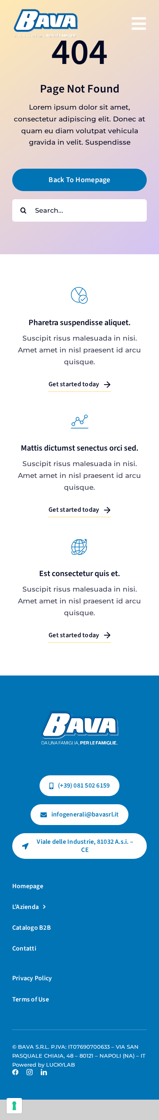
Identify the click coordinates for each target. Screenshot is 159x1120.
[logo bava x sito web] (79, 703)
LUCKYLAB (60, 1064)
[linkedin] (44, 1072)
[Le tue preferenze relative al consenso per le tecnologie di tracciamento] (14, 1105)
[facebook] (15, 1072)
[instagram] (29, 1072)
